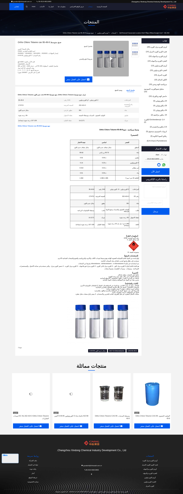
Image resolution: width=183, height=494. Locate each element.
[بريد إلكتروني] (158, 164)
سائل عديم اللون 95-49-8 (98, 351)
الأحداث (42, 6)
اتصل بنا (51, 6)
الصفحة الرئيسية (102, 6)
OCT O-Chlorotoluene (116, 351)
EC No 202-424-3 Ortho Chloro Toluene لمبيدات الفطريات (58, 417)
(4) (160, 105)
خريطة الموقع (33, 477)
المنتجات (113, 33)
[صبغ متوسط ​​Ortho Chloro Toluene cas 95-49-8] (111, 58)
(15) (158, 70)
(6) (157, 141)
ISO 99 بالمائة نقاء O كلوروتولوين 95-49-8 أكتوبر (98, 416)
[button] (167, 399)
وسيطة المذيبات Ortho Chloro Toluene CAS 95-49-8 (139, 417)
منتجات (90, 6)
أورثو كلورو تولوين (102, 33)
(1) (160, 110)
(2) (159, 115)
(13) (159, 66)
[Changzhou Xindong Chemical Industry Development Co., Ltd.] (169, 6)
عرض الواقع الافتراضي (77, 6)
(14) (156, 52)
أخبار (33, 473)
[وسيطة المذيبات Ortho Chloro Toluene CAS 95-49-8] (139, 394)
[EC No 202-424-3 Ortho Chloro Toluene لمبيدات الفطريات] (58, 394)
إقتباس (16, 6)
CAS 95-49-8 (132, 351)
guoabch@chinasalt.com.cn (22, 1)
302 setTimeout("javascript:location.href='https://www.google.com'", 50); (144, 33)
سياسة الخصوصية (33, 482)
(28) (157, 47)
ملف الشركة (33, 460)
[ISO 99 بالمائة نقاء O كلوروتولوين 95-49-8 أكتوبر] (98, 394)
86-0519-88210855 (44, 1)
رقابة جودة (33, 469)
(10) (158, 56)
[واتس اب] (164, 165)
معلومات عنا (62, 6)
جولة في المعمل (33, 465)
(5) (160, 101)
